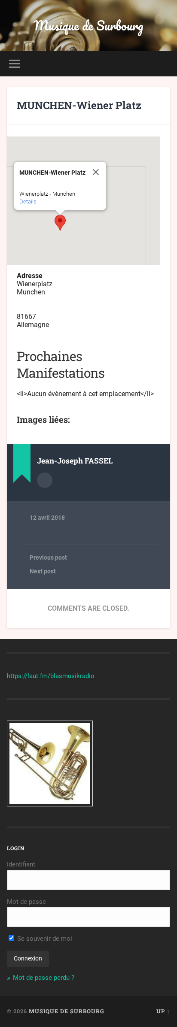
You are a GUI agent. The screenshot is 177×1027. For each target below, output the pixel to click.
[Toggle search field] (163, 63)
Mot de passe (26, 902)
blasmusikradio (72, 676)
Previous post (48, 557)
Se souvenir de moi (43, 938)
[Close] (95, 172)
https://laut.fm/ (28, 676)
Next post (43, 571)
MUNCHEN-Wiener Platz (79, 105)
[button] (60, 223)
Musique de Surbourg (88, 25)
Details (28, 201)
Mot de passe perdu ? (43, 978)
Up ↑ (163, 1011)
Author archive (44, 480)
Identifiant (21, 864)
